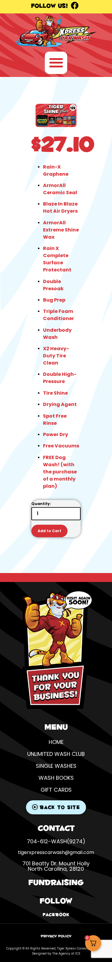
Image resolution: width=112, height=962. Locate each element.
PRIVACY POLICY (56, 936)
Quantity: (41, 503)
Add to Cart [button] (49, 530)
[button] (56, 63)
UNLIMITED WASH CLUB (56, 754)
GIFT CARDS (56, 789)
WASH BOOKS (56, 778)
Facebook (56, 914)
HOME (56, 742)
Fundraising (56, 882)
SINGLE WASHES (56, 766)
